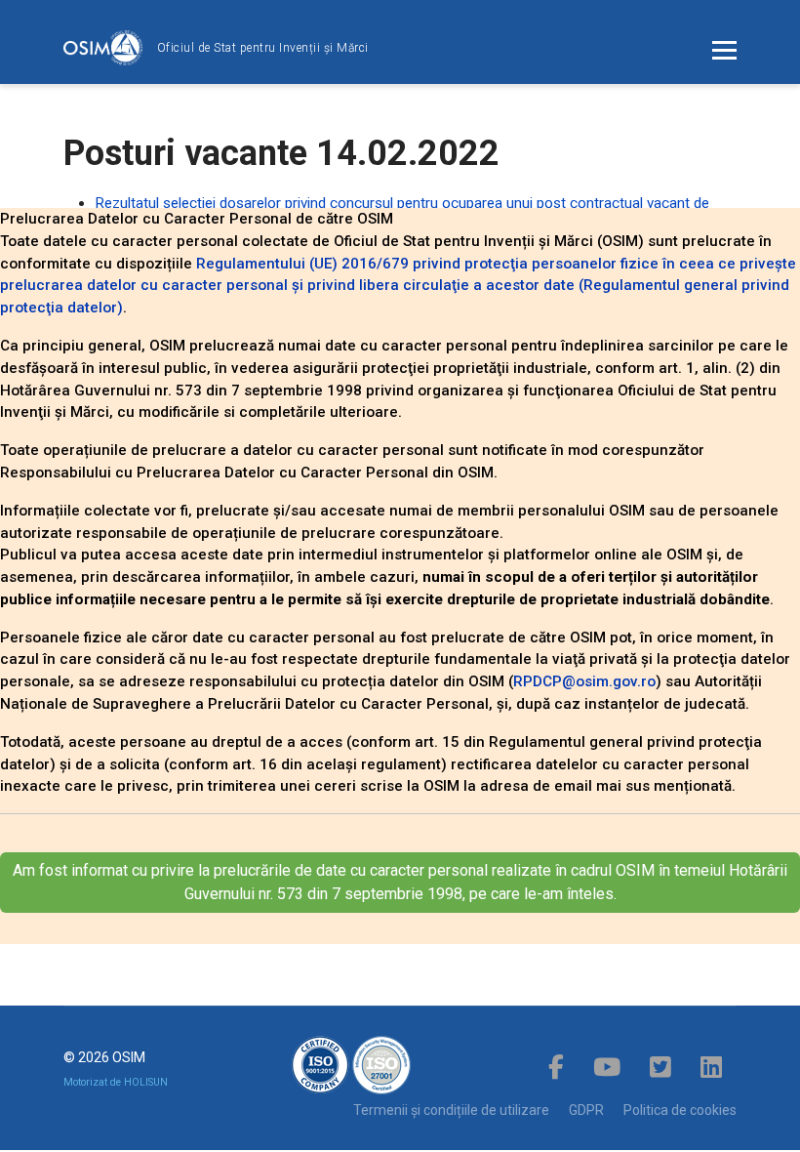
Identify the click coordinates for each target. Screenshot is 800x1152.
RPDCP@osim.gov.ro (584, 681)
